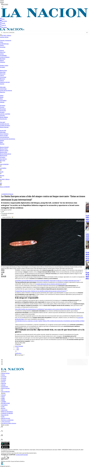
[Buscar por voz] (87, 32)
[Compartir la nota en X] (3, 276)
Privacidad (25, 454)
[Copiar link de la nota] (2, 274)
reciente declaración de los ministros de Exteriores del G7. (51, 284)
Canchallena (3, 100)
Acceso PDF (3, 130)
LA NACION (4, 194)
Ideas (1, 142)
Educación (2, 74)
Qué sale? (2, 122)
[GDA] (5, 459)
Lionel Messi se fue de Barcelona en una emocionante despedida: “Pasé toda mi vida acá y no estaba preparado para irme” (47, 280)
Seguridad (2, 72)
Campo (2, 54)
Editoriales (3, 87)
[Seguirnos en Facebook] (2, 427)
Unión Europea (19, 346)
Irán (18, 349)
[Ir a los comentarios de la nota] (3, 270)
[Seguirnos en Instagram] (2, 435)
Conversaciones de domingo (7, 139)
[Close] (2, 360)
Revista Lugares (4, 150)
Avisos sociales (4, 135)
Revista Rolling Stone (5, 154)
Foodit (3, 23)
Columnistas (3, 89)
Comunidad (3, 77)
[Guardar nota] (2, 270)
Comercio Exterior (5, 57)
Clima (1, 42)
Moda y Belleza (4, 117)
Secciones (4, 21)
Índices (2, 60)
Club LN (4, 25)
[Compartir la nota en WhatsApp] (3, 272)
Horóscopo (3, 110)
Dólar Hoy (2, 52)
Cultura (2, 75)
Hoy (18, 348)
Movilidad (2, 59)
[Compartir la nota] (2, 272)
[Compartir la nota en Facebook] (2, 276)
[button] (44, 108)
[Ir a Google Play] (5, 445)
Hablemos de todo (5, 82)
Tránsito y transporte (5, 40)
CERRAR (2, 0)
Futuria (2, 50)
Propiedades (3, 55)
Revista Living (3, 152)
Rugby (1, 97)
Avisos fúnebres (4, 134)
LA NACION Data (4, 44)
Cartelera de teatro (5, 125)
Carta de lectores (4, 137)
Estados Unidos (4, 65)
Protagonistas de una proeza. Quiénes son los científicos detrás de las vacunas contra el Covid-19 (40, 291)
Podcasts (2, 115)
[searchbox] (43, 32)
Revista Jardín (3, 155)
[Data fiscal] (2, 464)
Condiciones (19, 454)
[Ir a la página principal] (44, 17)
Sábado (2, 140)
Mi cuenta (4, 27)
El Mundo (10, 194)
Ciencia (2, 80)
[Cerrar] (23, 30)
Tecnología (3, 109)
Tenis (1, 99)
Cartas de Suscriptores (6, 90)
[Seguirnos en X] (2, 431)
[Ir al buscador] (2, 6)
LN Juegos (2, 105)
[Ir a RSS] (2, 440)
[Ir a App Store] (5, 448)
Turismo (2, 107)
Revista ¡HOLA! (4, 149)
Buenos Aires (3, 70)
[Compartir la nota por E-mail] (5, 276)
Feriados (2, 112)
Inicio (3, 19)
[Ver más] (16, 351)
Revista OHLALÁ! (4, 147)
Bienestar (2, 79)
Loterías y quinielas (5, 114)
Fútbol (1, 95)
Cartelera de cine (4, 124)
